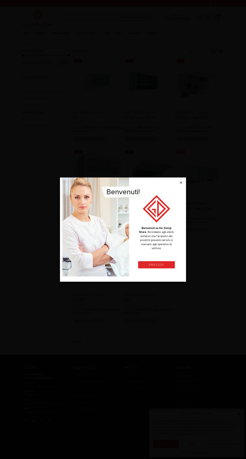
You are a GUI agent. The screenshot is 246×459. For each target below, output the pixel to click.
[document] (123, 229)
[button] (181, 182)
